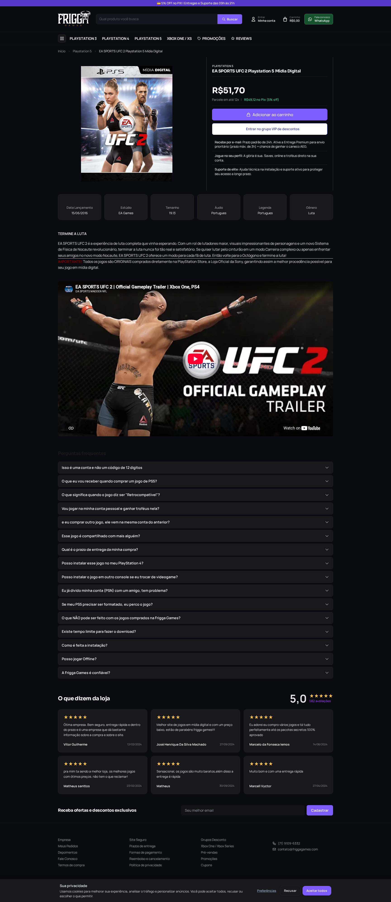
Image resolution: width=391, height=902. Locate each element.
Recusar (290, 890)
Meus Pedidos (68, 846)
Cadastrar (320, 810)
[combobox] (156, 19)
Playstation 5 (82, 51)
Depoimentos (67, 852)
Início (61, 51)
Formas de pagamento (145, 852)
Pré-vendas (209, 852)
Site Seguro (137, 839)
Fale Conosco (67, 858)
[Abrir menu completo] (62, 38)
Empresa (64, 839)
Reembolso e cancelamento (149, 858)
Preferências (266, 890)
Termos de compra (71, 865)
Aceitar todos (316, 890)
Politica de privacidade (145, 865)
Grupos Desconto (213, 839)
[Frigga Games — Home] (74, 18)
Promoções (209, 858)
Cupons (206, 865)
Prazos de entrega (142, 846)
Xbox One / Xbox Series (217, 846)
